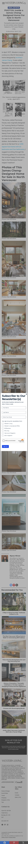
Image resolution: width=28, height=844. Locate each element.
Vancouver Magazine (9, 433)
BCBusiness (7, 428)
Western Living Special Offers (12, 426)
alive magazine (8, 435)
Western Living (8, 423)
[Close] (26, 394)
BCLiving (6, 430)
